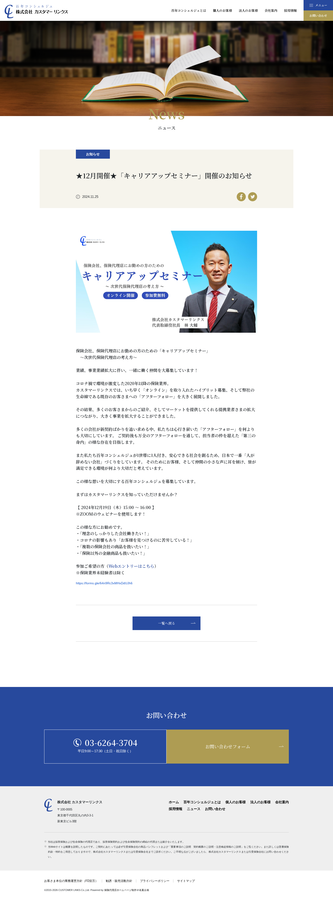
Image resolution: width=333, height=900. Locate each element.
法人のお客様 (248, 10)
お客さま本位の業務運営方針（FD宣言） (71, 881)
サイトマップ (186, 881)
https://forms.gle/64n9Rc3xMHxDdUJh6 (104, 583)
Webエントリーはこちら (131, 566)
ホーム (174, 802)
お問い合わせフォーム (227, 746)
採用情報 (290, 10)
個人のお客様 (222, 10)
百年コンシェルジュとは (188, 10)
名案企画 (144, 890)
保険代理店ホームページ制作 (120, 890)
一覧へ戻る (166, 623)
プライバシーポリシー (154, 881)
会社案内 (271, 10)
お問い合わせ (318, 15)
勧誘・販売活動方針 (119, 881)
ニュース (193, 809)
